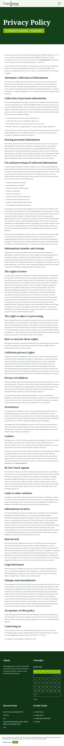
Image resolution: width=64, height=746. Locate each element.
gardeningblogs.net (45, 60)
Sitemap (37, 722)
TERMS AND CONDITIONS (42, 718)
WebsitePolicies (47, 606)
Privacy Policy (39, 715)
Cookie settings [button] (6, 742)
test (4, 718)
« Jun (35, 699)
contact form (14, 635)
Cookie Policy (39, 712)
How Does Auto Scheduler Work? (13, 712)
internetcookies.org (21, 463)
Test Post (6, 715)
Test (4, 727)
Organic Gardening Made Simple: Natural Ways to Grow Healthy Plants (15, 723)
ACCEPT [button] (15, 742)
